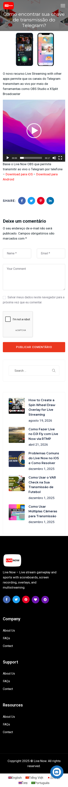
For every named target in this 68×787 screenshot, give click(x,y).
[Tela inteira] (60, 158)
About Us (9, 630)
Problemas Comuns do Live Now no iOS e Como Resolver (44, 458)
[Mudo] (54, 158)
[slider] (31, 158)
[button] (34, 130)
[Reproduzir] (8, 158)
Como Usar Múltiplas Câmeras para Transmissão (43, 511)
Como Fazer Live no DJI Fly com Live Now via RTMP (43, 434)
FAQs (6, 638)
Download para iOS (19, 174)
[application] (34, 131)
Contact (8, 646)
